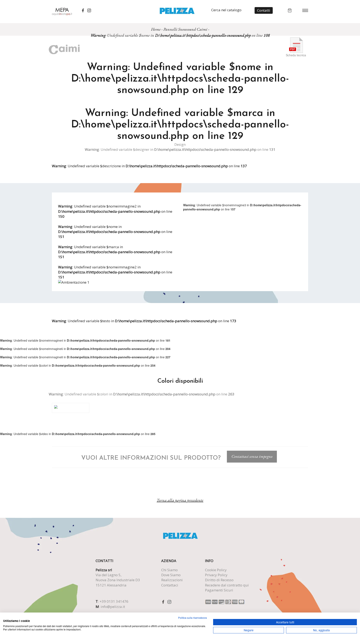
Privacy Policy (216, 574)
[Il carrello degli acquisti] (289, 10)
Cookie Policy (216, 569)
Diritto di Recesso (219, 579)
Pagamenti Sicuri (219, 590)
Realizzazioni (172, 579)
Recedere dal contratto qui (227, 585)
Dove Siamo (171, 574)
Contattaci (169, 585)
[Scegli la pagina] (305, 10)
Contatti (263, 10)
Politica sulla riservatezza (192, 617)
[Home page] (177, 10)
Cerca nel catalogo (226, 10)
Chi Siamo (169, 569)
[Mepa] (62, 11)
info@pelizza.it (113, 606)
